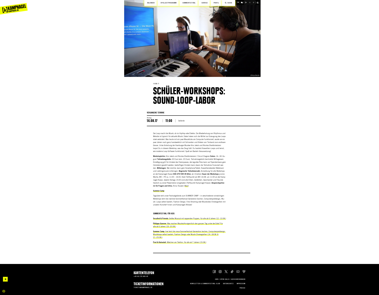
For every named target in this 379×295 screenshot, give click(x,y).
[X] (226, 271)
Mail (186, 186)
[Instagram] (220, 271)
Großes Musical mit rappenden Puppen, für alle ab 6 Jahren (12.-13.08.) (189, 219)
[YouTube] (237, 271)
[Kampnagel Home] (14, 7)
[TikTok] (232, 271)
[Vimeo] (243, 271)
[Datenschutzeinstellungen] (3, 291)
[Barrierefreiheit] (242, 2)
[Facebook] (214, 271)
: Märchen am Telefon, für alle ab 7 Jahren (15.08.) (179, 242)
